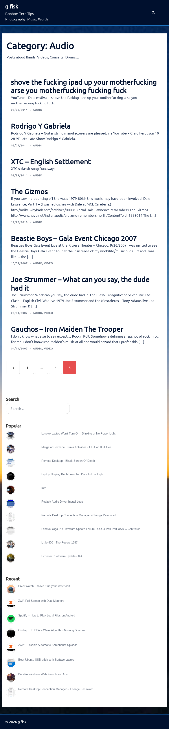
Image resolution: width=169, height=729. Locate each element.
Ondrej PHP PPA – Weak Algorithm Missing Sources (51, 630)
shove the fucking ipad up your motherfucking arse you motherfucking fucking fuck (84, 86)
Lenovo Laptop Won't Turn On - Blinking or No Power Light (78, 433)
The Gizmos (29, 191)
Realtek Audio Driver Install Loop (62, 501)
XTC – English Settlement (51, 161)
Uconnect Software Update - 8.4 (61, 556)
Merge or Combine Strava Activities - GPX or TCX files (76, 447)
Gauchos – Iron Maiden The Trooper (67, 329)
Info (43, 488)
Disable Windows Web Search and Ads (43, 674)
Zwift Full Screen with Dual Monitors (41, 600)
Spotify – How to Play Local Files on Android (46, 615)
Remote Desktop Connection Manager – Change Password (55, 689)
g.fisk (11, 6)
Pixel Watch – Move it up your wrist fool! (44, 586)
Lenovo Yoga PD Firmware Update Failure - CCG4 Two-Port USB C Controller (90, 529)
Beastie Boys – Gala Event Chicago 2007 (74, 238)
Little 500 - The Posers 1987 (59, 542)
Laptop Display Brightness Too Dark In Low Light (72, 474)
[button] (153, 13)
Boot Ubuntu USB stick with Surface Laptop (46, 659)
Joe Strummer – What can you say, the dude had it (80, 283)
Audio (37, 109)
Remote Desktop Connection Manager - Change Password (78, 515)
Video (48, 263)
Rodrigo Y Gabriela (41, 126)
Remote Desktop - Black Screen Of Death (68, 460)
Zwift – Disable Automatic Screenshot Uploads (47, 645)
